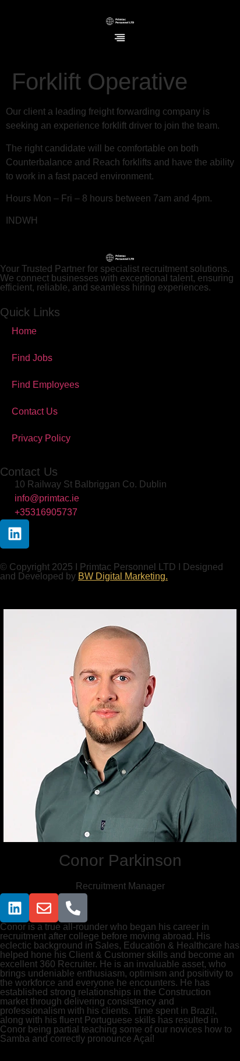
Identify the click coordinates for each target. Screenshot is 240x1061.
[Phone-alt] (72, 907)
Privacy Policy (41, 438)
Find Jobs (32, 358)
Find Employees (45, 385)
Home (24, 331)
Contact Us (35, 411)
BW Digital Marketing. (123, 576)
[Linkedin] (14, 534)
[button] (120, 38)
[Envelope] (43, 907)
